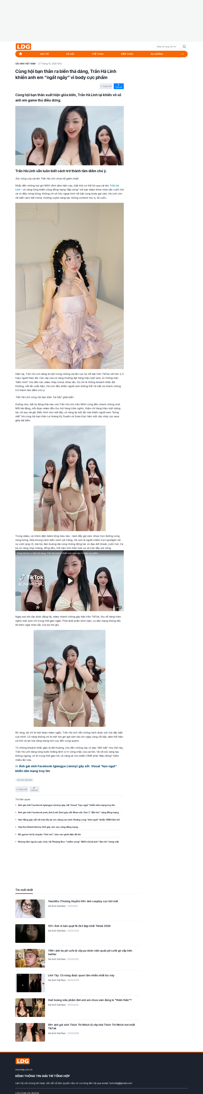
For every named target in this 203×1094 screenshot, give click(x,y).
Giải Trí (44, 54)
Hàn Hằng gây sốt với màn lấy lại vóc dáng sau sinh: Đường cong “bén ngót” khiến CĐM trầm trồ (69, 819)
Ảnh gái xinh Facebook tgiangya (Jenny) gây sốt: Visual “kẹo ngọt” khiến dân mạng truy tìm (66, 805)
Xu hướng (157, 54)
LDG (30, 46)
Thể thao (98, 54)
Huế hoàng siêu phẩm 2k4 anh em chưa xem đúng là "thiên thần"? (90, 1000)
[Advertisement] (101, 20)
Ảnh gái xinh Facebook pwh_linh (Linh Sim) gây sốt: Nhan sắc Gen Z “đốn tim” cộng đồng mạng (68, 812)
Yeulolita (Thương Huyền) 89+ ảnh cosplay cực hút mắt (83, 901)
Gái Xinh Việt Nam (24, 780)
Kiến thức (127, 54)
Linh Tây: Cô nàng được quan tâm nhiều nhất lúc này (81, 975)
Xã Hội (70, 54)
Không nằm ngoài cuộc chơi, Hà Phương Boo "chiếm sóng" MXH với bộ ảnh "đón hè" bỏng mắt (68, 841)
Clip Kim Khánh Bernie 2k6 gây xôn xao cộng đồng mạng (48, 827)
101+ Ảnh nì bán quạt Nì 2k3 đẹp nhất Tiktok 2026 (79, 925)
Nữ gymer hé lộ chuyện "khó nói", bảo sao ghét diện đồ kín (49, 834)
